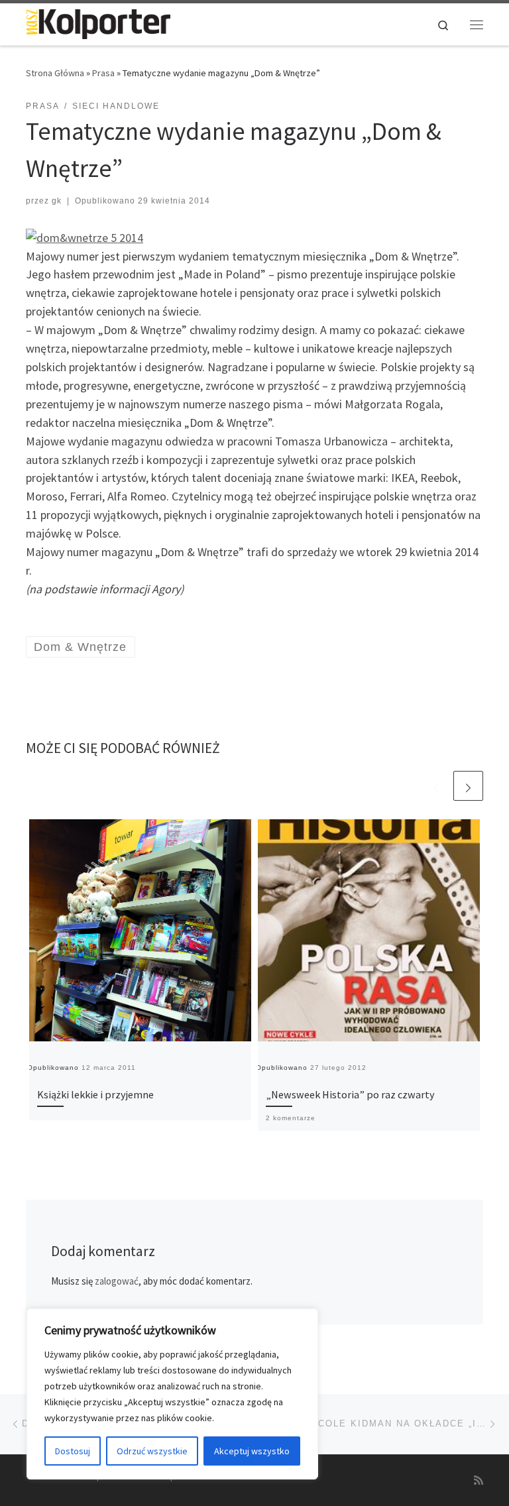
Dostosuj (72, 1451)
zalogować (117, 1281)
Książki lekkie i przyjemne (95, 1094)
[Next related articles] (468, 786)
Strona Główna (55, 73)
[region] (172, 1393)
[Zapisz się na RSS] (478, 1480)
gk (57, 200)
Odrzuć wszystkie (152, 1451)
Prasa (103, 73)
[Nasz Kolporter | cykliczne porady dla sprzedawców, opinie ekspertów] (98, 22)
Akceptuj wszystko (252, 1451)
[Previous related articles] (436, 786)
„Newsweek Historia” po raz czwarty (350, 1094)
